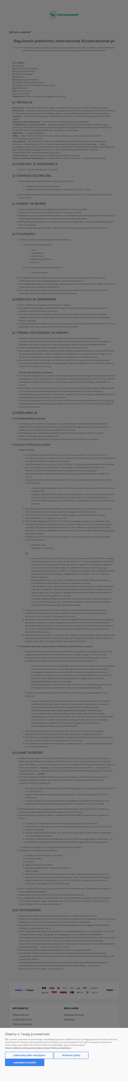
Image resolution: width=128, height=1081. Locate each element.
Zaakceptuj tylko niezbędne (29, 1055)
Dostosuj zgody (71, 1055)
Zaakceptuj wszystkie (24, 1062)
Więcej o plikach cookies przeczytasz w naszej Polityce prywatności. (38, 1047)
